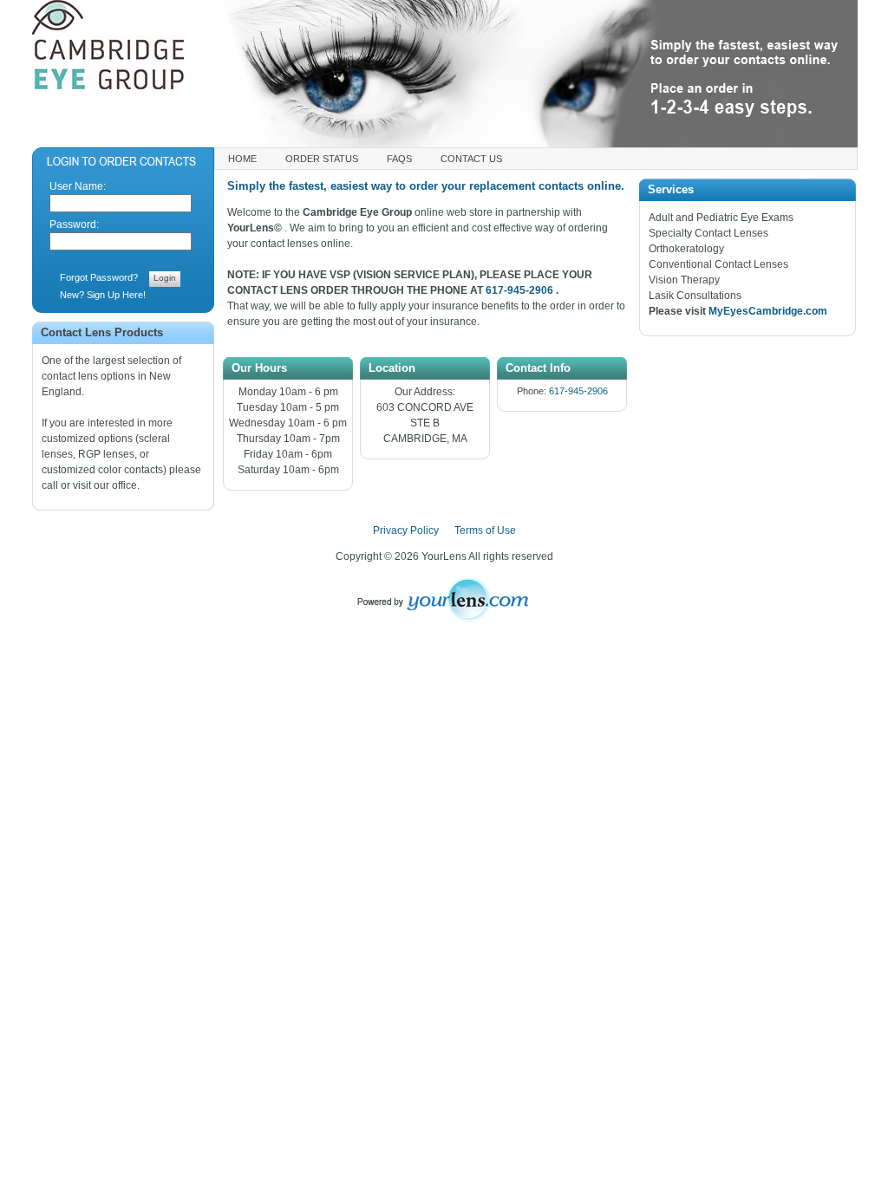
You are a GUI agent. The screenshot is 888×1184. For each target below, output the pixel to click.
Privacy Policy (406, 530)
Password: (74, 224)
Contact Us (471, 158)
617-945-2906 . (522, 290)
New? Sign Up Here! (103, 294)
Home (242, 158)
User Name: (77, 186)
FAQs (399, 158)
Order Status (321, 158)
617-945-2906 (577, 391)
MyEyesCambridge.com (767, 311)
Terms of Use (485, 530)
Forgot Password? (99, 277)
